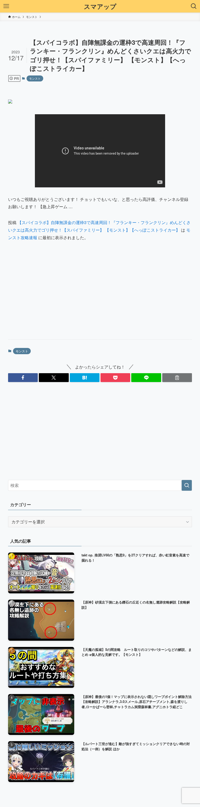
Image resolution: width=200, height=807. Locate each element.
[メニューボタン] (6, 6)
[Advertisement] (100, 294)
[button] (23, 377)
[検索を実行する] (187, 485)
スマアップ (100, 6)
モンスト (35, 78)
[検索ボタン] (194, 6)
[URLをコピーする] (177, 377)
